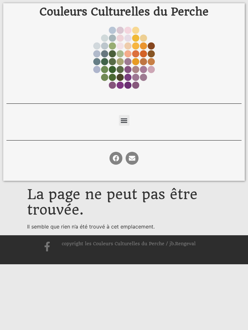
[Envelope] (132, 158)
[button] (124, 120)
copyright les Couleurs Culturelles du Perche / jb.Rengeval (129, 243)
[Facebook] (115, 158)
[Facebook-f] (47, 246)
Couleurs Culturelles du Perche (124, 11)
